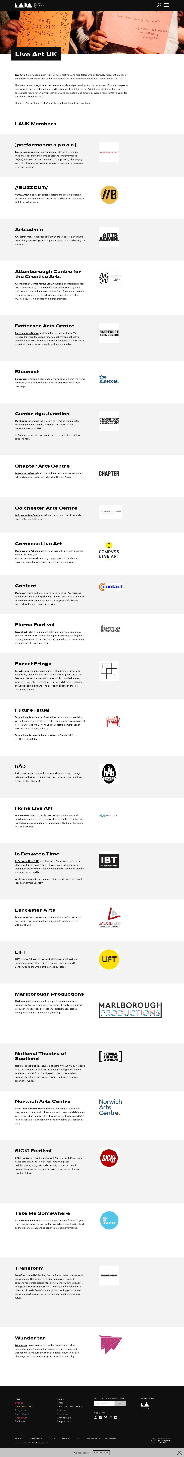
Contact (19, 592)
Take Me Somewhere (26, 1220)
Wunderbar (21, 1345)
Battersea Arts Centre (27, 333)
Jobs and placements (70, 1406)
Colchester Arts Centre (27, 515)
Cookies (52, 1438)
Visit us (62, 1413)
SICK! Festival (22, 1157)
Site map (19, 1438)
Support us (64, 1421)
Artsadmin (20, 236)
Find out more (101, 1453)
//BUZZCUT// (22, 194)
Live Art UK (145, 1409)
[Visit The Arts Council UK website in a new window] (155, 1440)
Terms (78, 1438)
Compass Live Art (24, 550)
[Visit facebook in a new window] (100, 1417)
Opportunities (24, 1406)
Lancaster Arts (23, 917)
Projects (20, 1410)
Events (19, 1402)
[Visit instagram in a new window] (95, 1417)
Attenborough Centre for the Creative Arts (38, 283)
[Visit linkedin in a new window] (115, 1417)
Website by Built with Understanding (31, 1443)
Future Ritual (22, 717)
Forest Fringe (22, 670)
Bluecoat (20, 378)
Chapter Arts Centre (26, 473)
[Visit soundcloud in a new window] (110, 1417)
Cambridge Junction (26, 420)
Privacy (65, 1438)
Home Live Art (23, 815)
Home (18, 1398)
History (62, 1410)
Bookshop (20, 1421)
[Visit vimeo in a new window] (105, 1417)
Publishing (22, 1413)
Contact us (64, 1417)
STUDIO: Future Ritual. (27, 739)
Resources (21, 1417)
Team (60, 1402)
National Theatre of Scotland (30, 1065)
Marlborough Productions (28, 1001)
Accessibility (36, 1438)
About (60, 1398)
